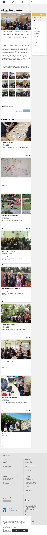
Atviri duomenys (28, 491)
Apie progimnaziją (6, 461)
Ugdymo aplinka (6, 462)
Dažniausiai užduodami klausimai (31, 483)
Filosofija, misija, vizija (7, 463)
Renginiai (13, 11)
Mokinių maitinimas (29, 469)
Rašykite (4, 501)
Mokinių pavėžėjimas (29, 467)
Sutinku (24, 530)
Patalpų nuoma (28, 470)
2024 (36, 42)
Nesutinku (16, 530)
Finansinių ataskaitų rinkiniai (8, 479)
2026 (36, 23)
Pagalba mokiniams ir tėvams (31, 465)
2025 (36, 39)
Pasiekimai (5, 465)
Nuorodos (27, 478)
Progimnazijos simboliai (7, 467)
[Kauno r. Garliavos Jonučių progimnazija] (4, 1)
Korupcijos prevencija (29, 487)
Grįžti (5, 116)
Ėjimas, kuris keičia (6, 433)
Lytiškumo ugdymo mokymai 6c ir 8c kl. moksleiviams (13, 361)
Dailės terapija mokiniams (7, 179)
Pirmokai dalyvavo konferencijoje (9, 397)
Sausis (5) (37, 36)
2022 (36, 48)
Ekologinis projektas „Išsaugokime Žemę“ (11, 288)
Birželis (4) (37, 28)
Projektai (4, 482)
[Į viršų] (33, 522)
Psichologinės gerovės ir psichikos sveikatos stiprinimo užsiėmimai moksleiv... (14, 252)
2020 (36, 53)
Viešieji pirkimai (6, 483)
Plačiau (27, 155)
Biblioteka (27, 471)
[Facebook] (26, 500)
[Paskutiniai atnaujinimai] (22, 2)
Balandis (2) (37, 31)
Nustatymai (7, 530)
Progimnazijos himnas (7, 466)
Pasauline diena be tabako (8, 142)
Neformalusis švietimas (30, 463)
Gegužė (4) (37, 30)
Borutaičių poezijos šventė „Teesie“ (10, 324)
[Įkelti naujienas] (13, 2)
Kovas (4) (37, 33)
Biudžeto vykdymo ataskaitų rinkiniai (9, 478)
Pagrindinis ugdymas (29, 461)
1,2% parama (28, 486)
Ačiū (26, 110)
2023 (36, 45)
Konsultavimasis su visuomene (31, 482)
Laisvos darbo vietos (29, 479)
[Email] (28, 500)
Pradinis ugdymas (29, 462)
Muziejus (27, 466)
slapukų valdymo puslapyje (12, 527)
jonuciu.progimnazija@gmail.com (32, 510)
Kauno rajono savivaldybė (12, 510)
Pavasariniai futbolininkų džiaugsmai (10, 215)
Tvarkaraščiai (7, 455)
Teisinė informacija (29, 490)
